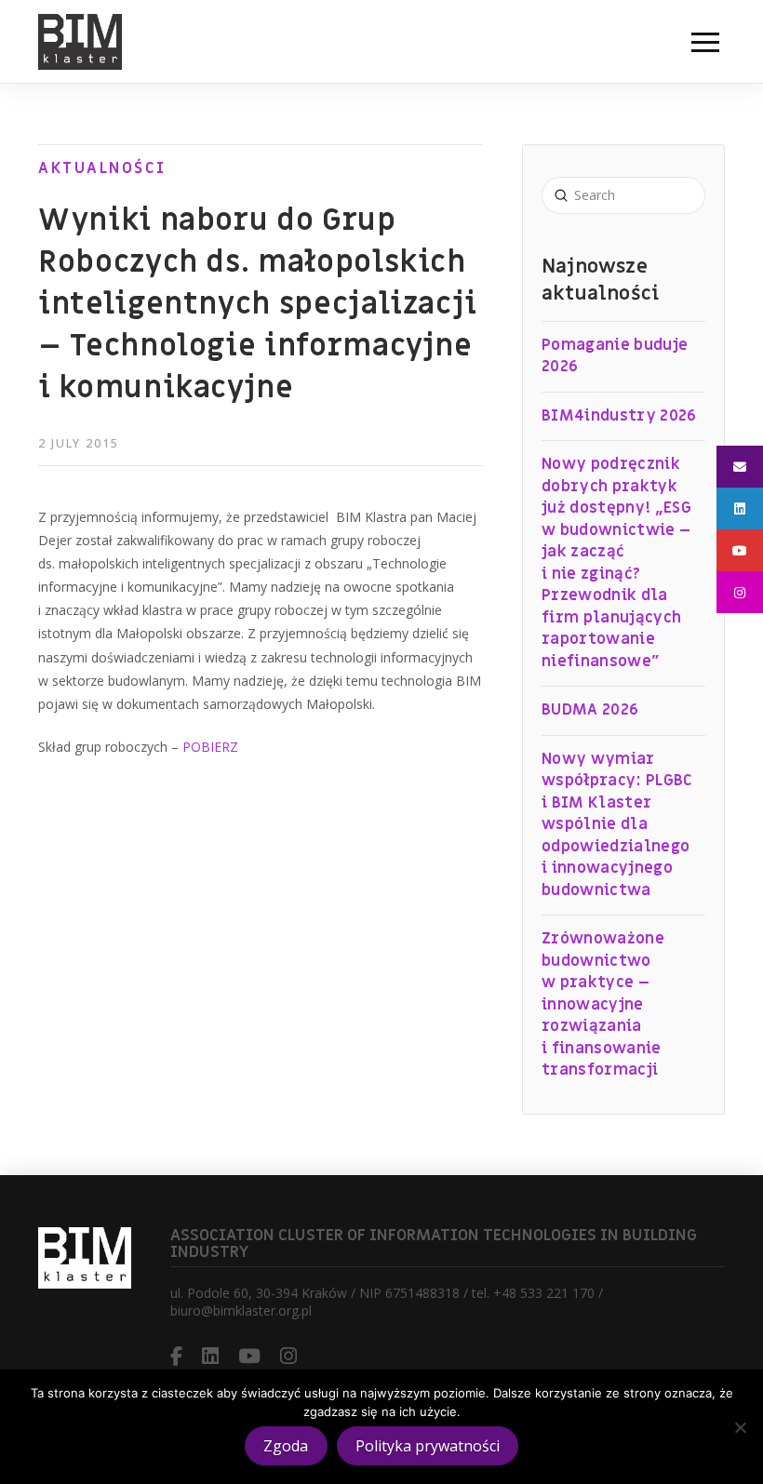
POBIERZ (210, 746)
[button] (705, 41)
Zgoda (285, 1446)
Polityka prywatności (427, 1446)
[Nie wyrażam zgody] (739, 1427)
